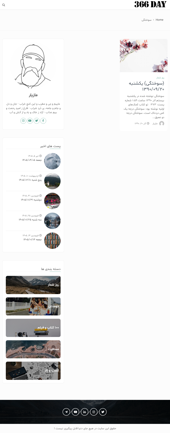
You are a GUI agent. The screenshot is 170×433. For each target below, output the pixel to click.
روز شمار (160, 77)
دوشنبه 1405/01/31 (31, 200)
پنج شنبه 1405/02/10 (30, 180)
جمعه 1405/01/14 (32, 239)
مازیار (155, 123)
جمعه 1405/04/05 (32, 160)
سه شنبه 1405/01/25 (30, 220)
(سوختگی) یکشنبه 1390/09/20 (146, 86)
